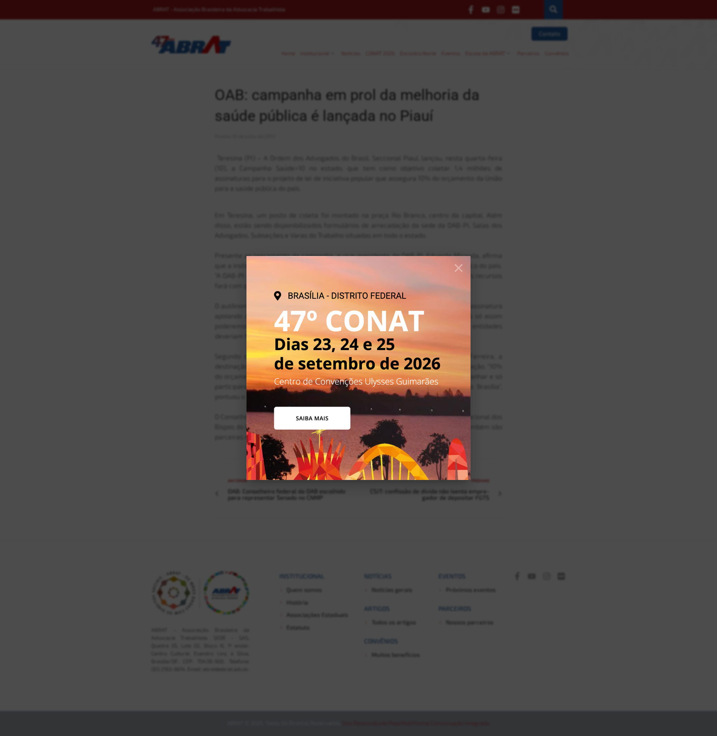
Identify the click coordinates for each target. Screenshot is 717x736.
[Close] (458, 268)
